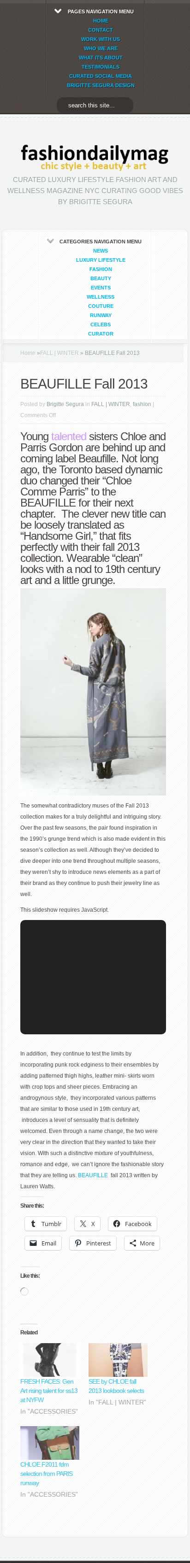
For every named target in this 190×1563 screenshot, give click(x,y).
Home (28, 353)
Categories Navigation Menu (100, 287)
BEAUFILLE (93, 1175)
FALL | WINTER (59, 353)
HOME (100, 21)
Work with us (100, 39)
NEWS (100, 251)
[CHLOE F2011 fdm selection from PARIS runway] (49, 1443)
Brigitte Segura (65, 404)
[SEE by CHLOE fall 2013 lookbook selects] (118, 1360)
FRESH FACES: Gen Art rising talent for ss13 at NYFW (48, 1391)
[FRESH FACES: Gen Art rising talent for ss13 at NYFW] (49, 1360)
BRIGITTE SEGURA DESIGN (101, 85)
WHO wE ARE (101, 48)
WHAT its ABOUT (101, 57)
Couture (100, 306)
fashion (100, 269)
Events (101, 287)
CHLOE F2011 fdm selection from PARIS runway (46, 1473)
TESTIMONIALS (100, 67)
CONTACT (100, 30)
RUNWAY (101, 315)
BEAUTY (100, 278)
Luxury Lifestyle (100, 260)
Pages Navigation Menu (101, 48)
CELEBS (100, 324)
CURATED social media (100, 76)
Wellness (100, 297)
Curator (100, 333)
